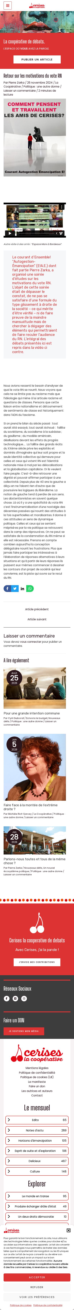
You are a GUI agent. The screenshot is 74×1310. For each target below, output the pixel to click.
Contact (37, 1095)
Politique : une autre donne (41, 86)
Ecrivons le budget (36, 718)
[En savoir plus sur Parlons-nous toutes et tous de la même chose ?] (35, 840)
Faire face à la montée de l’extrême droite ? (31, 807)
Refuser (37, 1287)
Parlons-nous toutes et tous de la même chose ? (35, 861)
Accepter (37, 1277)
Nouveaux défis (33, 867)
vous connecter (30, 642)
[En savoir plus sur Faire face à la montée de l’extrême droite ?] (35, 767)
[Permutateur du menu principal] (8, 5)
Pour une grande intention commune (32, 713)
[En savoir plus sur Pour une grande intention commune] (35, 688)
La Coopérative (43, 813)
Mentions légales (37, 1068)
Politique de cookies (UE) (37, 1077)
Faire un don (37, 1086)
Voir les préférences (37, 1297)
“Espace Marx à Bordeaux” (46, 244)
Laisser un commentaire (20, 91)
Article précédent (37, 609)
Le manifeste (37, 1082)
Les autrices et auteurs (37, 1091)
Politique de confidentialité (47, 1305)
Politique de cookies (21, 1305)
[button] (68, 1230)
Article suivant (37, 619)
